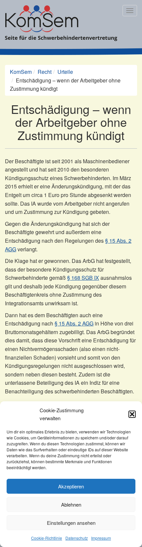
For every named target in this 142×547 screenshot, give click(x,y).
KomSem (21, 71)
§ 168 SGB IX (83, 277)
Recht (45, 71)
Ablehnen (71, 504)
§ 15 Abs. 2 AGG (73, 323)
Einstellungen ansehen (71, 522)
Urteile (65, 71)
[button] (132, 414)
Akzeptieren (71, 486)
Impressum (101, 538)
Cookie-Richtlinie (46, 538)
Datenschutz (76, 538)
